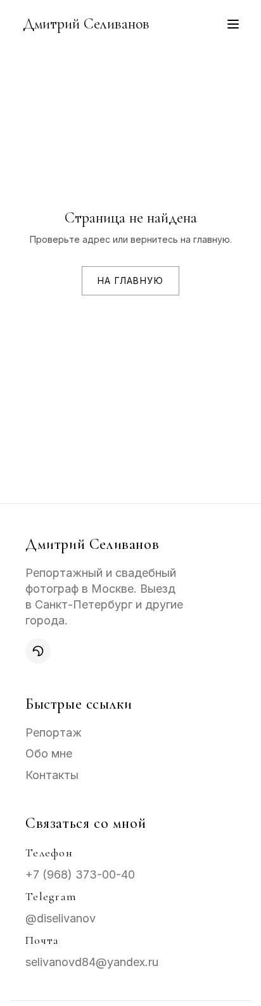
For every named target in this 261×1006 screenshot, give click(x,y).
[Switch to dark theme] (38, 651)
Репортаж (53, 732)
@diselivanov (60, 918)
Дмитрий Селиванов (86, 24)
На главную (130, 280)
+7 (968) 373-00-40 (80, 874)
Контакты (52, 775)
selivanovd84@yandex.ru (91, 962)
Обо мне (48, 753)
